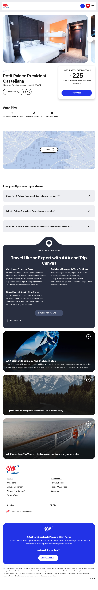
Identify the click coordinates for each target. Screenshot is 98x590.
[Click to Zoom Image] (45, 39)
